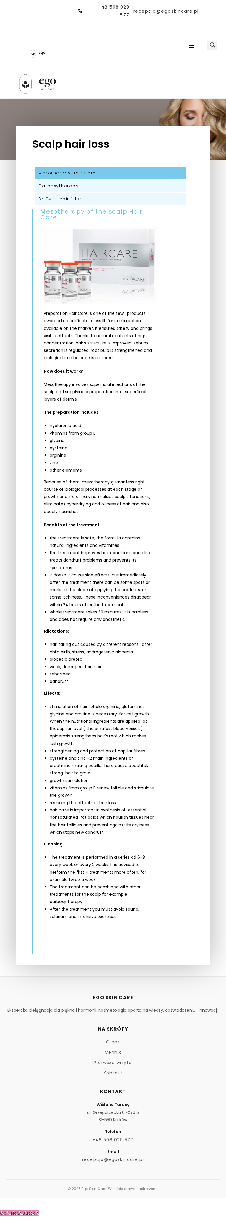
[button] (191, 45)
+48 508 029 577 (113, 11)
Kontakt (113, 1073)
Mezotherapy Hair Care (67, 173)
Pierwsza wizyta (113, 1062)
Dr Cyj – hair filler (59, 199)
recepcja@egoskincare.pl (166, 11)
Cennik (113, 1052)
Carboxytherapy (58, 186)
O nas (113, 1042)
